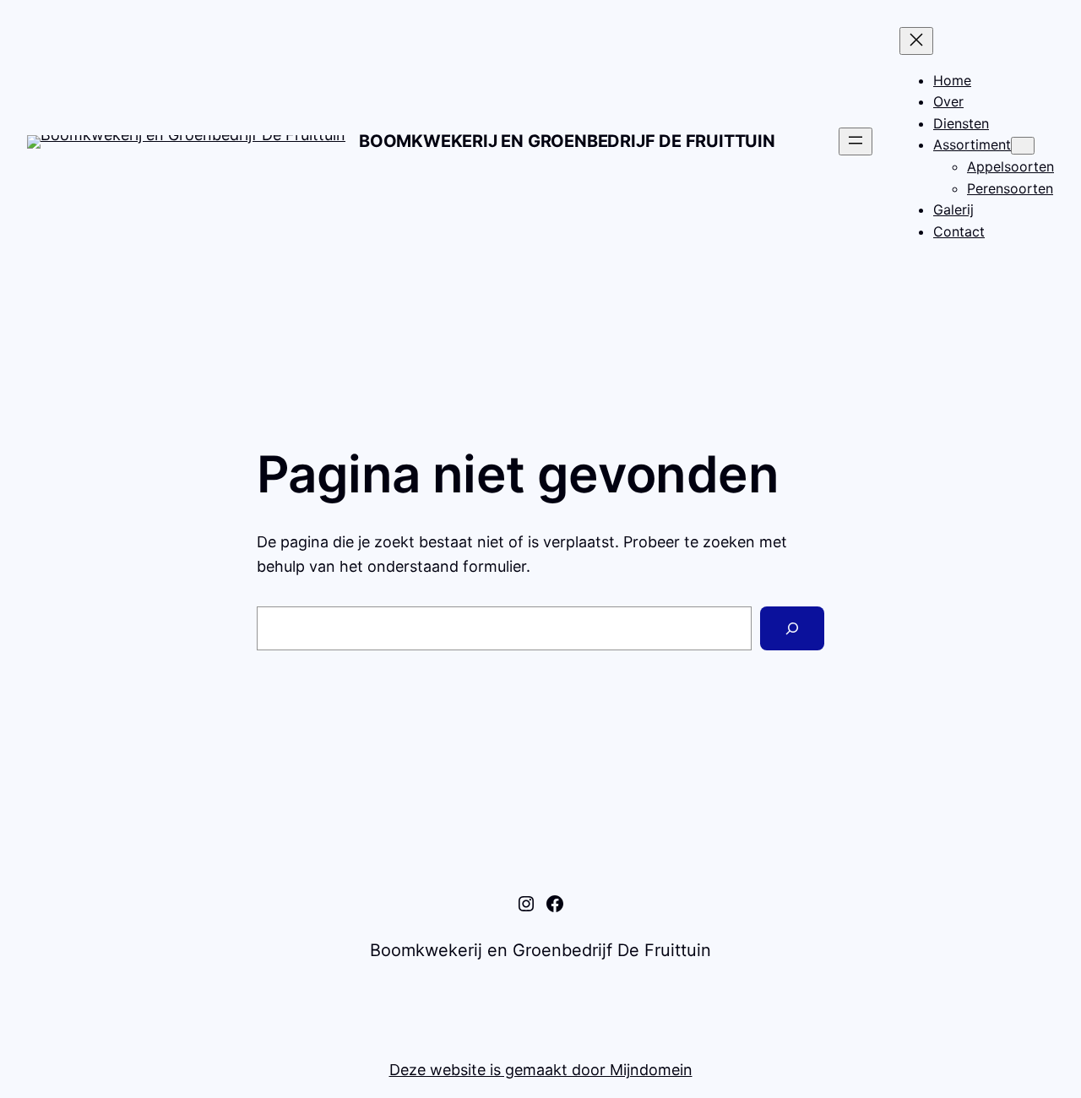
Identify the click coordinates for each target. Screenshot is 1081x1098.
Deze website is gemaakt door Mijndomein (541, 1070)
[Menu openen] (855, 141)
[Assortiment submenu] (1023, 146)
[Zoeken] (792, 628)
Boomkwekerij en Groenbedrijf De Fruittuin (567, 141)
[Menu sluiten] (916, 41)
